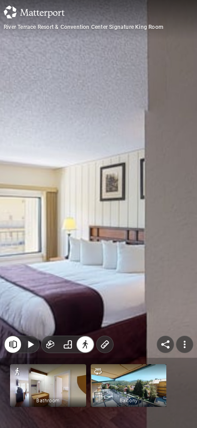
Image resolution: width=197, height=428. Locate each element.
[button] (48, 385)
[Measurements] (105, 344)
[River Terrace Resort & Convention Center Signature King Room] (98, 214)
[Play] (30, 344)
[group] (67, 344)
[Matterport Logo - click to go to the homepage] (34, 12)
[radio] (50, 344)
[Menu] (184, 344)
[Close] (13, 344)
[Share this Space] (165, 344)
